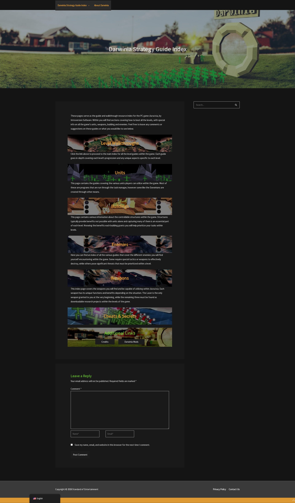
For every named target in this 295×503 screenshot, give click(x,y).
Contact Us (234, 489)
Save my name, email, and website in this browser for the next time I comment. (112, 444)
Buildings (120, 206)
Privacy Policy (219, 489)
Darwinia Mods (131, 341)
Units (120, 172)
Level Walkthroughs (120, 143)
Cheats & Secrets (120, 316)
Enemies (120, 244)
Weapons (120, 278)
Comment (76, 388)
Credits (104, 341)
